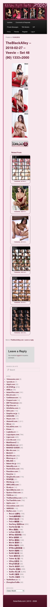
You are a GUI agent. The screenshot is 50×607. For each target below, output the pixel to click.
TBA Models (25, 27)
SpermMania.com (13, 490)
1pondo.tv (10, 382)
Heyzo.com (10, 418)
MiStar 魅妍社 (14, 545)
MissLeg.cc (10, 458)
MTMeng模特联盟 (15, 548)
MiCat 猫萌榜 (14, 537)
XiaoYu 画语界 (14, 566)
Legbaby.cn (11, 432)
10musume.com (12, 379)
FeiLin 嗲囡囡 (14, 521)
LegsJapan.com (12, 434)
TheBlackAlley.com (17, 340)
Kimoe (8, 429)
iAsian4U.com (11, 421)
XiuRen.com (11, 511)
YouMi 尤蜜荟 (14, 574)
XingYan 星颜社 (15, 569)
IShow (8, 424)
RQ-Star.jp (10, 482)
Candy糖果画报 (15, 516)
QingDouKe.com (12, 477)
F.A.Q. (9, 32)
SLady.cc (10, 487)
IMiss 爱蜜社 (13, 529)
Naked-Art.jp (11, 463)
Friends (16, 32)
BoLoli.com (10, 395)
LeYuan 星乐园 (14, 532)
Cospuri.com (11, 400)
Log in (33, 32)
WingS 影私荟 (14, 563)
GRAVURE (10, 416)
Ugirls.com (10, 503)
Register (25, 32)
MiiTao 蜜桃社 (14, 540)
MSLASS (9, 461)
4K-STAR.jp (10, 387)
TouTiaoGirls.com (13, 500)
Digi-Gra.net (11, 405)
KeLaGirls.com (12, 426)
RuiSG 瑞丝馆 (14, 553)
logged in (19, 355)
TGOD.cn (10, 495)
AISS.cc (9, 389)
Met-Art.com (11, 450)
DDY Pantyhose (12, 403)
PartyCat (9, 474)
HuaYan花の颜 (14, 527)
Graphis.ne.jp (11, 413)
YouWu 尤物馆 (14, 577)
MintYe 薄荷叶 (14, 542)
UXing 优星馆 (14, 561)
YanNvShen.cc (12, 579)
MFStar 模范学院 (15, 534)
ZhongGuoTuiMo (13, 582)
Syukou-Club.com (13, 492)
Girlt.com (10, 411)
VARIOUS (10, 508)
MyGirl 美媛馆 (14, 550)
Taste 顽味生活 (14, 556)
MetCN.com (10, 455)
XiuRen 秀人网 (14, 571)
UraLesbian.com (12, 505)
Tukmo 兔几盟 (14, 558)
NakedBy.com (11, 466)
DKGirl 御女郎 (14, 519)
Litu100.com (11, 440)
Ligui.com (10, 437)
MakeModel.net (12, 445)
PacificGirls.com (12, 469)
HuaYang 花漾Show (16, 524)
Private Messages (12, 27)
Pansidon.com (12, 471)
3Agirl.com (10, 384)
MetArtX (9, 453)
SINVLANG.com (12, 484)
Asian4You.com (12, 392)
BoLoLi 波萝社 (14, 513)
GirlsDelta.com (12, 408)
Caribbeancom (12, 397)
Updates (9, 22)
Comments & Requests (23, 22)
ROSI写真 (10, 479)
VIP (34, 27)
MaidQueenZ (11, 442)
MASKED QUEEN (13, 447)
